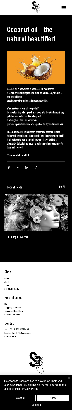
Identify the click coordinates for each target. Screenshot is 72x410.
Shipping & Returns (12, 307)
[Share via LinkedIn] (27, 167)
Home (6, 278)
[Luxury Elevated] (36, 212)
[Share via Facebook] (9, 167)
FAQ (5, 303)
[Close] (66, 380)
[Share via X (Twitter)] (18, 167)
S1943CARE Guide (11, 289)
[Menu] (63, 7)
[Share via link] (36, 167)
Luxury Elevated (18, 237)
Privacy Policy (30, 388)
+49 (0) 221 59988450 (18, 329)
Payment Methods (12, 314)
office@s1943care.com (20, 333)
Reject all (19, 398)
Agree (53, 398)
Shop (6, 285)
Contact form (10, 336)
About (6, 282)
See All (62, 187)
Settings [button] (36, 404)
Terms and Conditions (14, 311)
